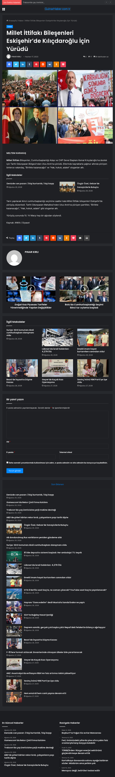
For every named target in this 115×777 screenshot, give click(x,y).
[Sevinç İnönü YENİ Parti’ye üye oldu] (93, 368)
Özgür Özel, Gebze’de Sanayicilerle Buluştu (46, 525)
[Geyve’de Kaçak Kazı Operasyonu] (57, 368)
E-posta (10, 452)
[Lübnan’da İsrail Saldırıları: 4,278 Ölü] (57, 337)
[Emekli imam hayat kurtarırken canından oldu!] (93, 337)
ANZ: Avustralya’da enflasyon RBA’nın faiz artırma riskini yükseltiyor (41, 673)
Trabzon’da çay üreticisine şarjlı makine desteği (43, 2)
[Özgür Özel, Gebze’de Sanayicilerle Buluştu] (67, 187)
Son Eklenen (57, 484)
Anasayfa (12, 20)
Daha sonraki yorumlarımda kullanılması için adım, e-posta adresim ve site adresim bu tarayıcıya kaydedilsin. (58, 463)
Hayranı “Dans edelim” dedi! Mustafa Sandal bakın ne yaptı (54, 602)
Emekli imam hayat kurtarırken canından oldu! (91, 350)
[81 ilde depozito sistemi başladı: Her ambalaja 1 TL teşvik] (14, 556)
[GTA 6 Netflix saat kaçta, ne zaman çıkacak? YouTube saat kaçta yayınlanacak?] (14, 594)
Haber (21, 20)
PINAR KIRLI (16, 57)
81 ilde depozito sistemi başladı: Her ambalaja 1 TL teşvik (53, 552)
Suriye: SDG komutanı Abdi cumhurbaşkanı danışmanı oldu (20, 333)
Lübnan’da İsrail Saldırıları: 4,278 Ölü (55, 350)
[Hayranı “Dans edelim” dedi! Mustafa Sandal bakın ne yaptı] (14, 606)
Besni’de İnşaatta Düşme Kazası (19, 381)
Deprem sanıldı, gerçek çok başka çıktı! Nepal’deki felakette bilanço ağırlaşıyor (64, 627)
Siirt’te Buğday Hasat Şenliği (38, 614)
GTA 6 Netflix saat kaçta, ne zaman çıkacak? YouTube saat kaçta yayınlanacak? (65, 590)
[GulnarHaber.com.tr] (57, 9)
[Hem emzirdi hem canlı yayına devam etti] (14, 697)
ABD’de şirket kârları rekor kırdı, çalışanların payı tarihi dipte (37, 517)
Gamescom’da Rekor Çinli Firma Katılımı (27, 502)
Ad (8, 442)
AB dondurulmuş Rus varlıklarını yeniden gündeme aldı (34, 537)
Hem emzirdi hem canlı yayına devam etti (45, 693)
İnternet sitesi (66, 452)
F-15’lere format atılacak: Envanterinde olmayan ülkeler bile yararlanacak (44, 652)
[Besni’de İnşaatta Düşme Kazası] (22, 368)
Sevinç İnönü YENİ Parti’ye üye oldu (92, 381)
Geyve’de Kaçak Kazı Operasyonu (52, 381)
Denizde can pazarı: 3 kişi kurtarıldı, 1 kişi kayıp (30, 183)
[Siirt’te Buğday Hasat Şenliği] (14, 618)
